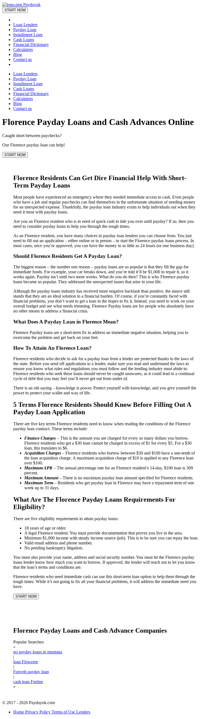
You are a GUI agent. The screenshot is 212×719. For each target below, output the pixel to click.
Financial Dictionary (31, 44)
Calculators (23, 49)
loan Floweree (25, 661)
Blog (17, 54)
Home (19, 712)
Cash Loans (23, 39)
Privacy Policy (38, 712)
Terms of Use (64, 712)
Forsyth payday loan (31, 671)
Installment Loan (28, 34)
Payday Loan (24, 29)
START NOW (15, 10)
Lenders (83, 712)
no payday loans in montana (37, 651)
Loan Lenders (25, 24)
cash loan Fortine (28, 681)
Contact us (22, 59)
